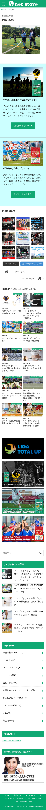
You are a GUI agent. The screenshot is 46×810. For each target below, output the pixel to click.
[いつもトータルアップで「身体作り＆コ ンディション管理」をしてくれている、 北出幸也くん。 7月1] (23, 223)
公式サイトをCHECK (23, 126)
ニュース (9, 675)
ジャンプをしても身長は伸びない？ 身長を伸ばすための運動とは (28, 601)
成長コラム (10, 682)
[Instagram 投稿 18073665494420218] (37, 252)
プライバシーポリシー (33, 798)
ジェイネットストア (22, 806)
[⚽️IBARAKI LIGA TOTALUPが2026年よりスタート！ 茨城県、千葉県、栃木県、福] (23, 252)
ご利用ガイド (16, 795)
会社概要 (20, 798)
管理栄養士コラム (13, 652)
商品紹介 (8, 720)
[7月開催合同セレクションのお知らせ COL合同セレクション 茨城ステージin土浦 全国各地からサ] (37, 238)
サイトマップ (9, 798)
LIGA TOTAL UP (11, 667)
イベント (9, 660)
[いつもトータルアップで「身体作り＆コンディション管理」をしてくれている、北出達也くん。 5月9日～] (8, 252)
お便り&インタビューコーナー (19, 690)
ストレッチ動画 (12, 705)
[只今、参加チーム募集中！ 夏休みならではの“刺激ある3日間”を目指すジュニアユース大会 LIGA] (23, 238)
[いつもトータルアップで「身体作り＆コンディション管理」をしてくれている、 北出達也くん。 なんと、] (8, 238)
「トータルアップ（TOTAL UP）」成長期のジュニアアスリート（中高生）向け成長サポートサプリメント (29, 575)
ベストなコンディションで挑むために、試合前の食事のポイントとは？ (28, 627)
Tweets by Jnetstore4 (11, 740)
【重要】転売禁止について (23, 801)
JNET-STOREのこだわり (33, 795)
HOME (7, 795)
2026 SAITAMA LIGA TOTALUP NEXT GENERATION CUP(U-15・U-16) (28, 588)
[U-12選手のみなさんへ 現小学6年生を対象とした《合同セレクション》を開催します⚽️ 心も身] (37, 223)
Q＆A (6, 713)
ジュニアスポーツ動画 (15, 698)
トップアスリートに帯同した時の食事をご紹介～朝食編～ (28, 613)
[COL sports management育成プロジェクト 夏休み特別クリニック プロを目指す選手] (8, 223)
